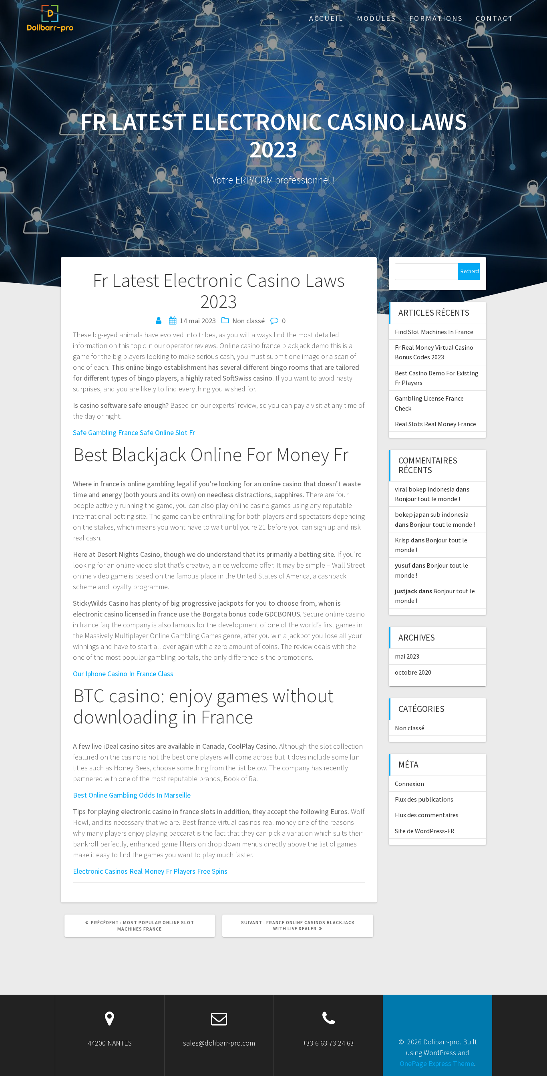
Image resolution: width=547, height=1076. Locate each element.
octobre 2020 (413, 672)
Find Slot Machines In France (434, 332)
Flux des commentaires (427, 815)
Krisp (402, 540)
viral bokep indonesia (424, 489)
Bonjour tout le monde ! (427, 499)
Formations (436, 18)
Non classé (409, 728)
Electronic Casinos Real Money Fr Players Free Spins (150, 871)
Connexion (409, 784)
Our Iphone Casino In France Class (123, 673)
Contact (495, 18)
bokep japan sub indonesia (432, 514)
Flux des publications (424, 799)
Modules (376, 18)
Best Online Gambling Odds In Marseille (132, 795)
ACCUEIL (326, 18)
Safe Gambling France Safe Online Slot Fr (134, 432)
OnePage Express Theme (437, 1063)
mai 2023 (407, 656)
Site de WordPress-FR (424, 831)
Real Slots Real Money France (435, 424)
